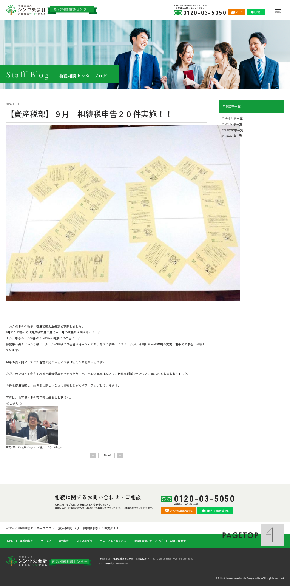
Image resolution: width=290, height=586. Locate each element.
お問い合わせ (178, 541)
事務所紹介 (26, 541)
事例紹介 (64, 541)
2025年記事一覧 (232, 124)
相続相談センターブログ (34, 528)
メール (239, 12)
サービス (46, 541)
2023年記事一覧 (232, 136)
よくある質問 (85, 541)
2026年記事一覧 (232, 118)
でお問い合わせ (221, 510)
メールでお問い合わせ (181, 510)
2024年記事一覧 (232, 130)
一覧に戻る (106, 455)
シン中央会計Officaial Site (114, 563)
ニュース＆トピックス (113, 541)
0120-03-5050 (204, 498)
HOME (10, 528)
